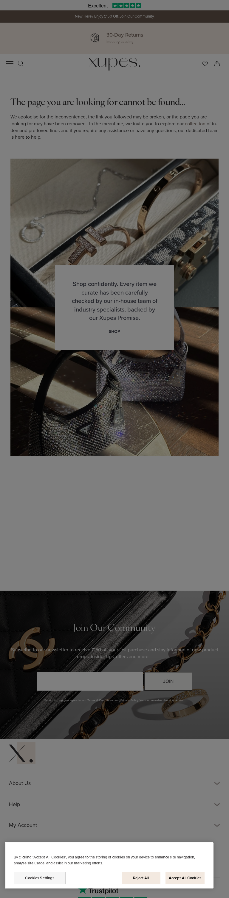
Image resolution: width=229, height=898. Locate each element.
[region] (109, 865)
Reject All (141, 878)
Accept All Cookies (185, 878)
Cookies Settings (39, 878)
